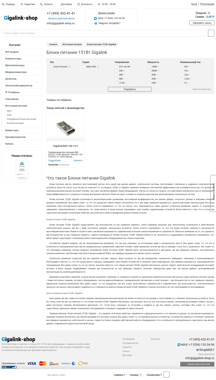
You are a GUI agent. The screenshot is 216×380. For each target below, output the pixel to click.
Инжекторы (12, 130)
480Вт (155, 71)
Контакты (86, 4)
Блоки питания (15, 123)
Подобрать (130, 89)
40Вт (155, 75)
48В (121, 79)
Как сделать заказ (56, 375)
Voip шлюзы (12, 99)
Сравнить (119, 375)
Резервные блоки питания (21, 119)
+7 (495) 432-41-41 (60, 13)
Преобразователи (15, 137)
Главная (53, 44)
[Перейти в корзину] (192, 15)
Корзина (134, 375)
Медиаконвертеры (16, 72)
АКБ (9, 115)
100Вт (155, 66)
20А (187, 66)
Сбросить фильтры (201, 89)
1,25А (187, 79)
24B (121, 71)
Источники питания (16, 105)
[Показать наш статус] (22, 170)
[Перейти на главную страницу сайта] (21, 18)
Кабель (9, 143)
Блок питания (62, 66)
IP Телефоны (12, 92)
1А (186, 83)
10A (187, 71)
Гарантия (29, 4)
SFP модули (12, 52)
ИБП (9, 111)
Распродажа (129, 339)
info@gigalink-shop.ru (199, 358)
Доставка (66, 4)
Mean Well (92, 66)
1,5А (187, 75)
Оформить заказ (202, 23)
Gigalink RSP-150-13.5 (65, 146)
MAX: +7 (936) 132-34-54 (111, 18)
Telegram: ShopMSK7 (109, 23)
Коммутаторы (13, 58)
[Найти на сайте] (211, 33)
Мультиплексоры (15, 65)
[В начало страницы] (166, 374)
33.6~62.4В (125, 66)
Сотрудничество (130, 343)
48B (121, 75)
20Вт (155, 83)
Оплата (48, 4)
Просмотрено (153, 375)
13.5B (122, 83)
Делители (10, 78)
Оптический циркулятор (18, 85)
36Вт (155, 79)
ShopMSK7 (206, 350)
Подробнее (54, 160)
